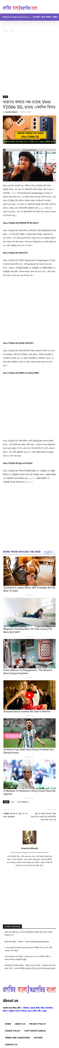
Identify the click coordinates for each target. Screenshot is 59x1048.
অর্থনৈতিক (26, 1008)
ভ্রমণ (29, 1011)
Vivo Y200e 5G (23, 802)
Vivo (12, 802)
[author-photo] (29, 844)
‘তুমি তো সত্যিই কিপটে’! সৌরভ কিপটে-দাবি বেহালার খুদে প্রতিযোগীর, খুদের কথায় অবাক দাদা (43, 816)
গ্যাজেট (12, 31)
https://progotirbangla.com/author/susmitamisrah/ (29, 852)
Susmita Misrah (11, 112)
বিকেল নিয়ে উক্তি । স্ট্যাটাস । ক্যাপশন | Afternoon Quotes (27, 942)
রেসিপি (34, 1011)
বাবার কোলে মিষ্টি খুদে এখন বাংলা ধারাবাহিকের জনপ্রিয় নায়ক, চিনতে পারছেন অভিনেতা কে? (29, 933)
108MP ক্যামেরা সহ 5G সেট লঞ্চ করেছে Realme (15, 815)
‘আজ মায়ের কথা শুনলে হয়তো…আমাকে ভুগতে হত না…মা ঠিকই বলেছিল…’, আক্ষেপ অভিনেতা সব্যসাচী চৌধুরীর (28, 958)
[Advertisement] (29, 64)
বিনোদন (17, 1011)
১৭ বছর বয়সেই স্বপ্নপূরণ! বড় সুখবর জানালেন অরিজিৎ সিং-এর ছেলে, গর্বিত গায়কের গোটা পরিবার (28, 949)
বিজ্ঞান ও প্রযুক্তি (8, 1011)
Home (5, 31)
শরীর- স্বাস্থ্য (42, 1011)
